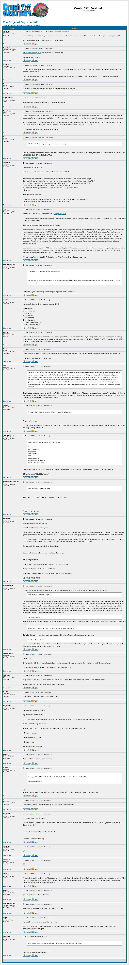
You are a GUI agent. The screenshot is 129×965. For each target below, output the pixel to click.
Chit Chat (37, 25)
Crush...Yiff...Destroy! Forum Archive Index (18, 25)
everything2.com (60, 214)
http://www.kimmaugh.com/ (32, 53)
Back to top (7, 44)
